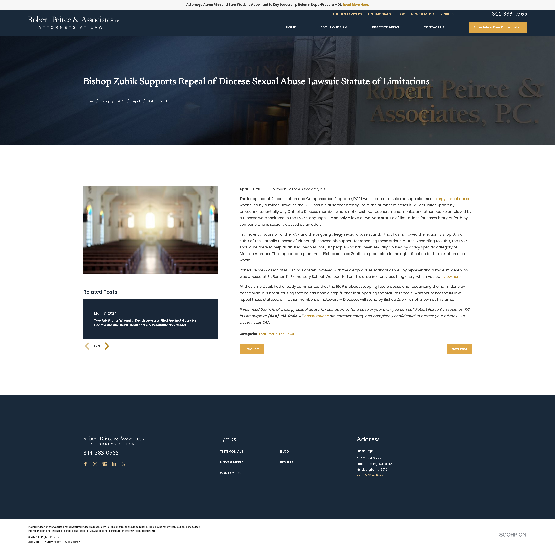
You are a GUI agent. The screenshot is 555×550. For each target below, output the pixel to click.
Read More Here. (356, 4)
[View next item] (107, 346)
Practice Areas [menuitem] (385, 27)
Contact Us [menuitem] (433, 27)
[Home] (74, 22)
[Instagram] (95, 464)
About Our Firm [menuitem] (333, 27)
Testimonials (379, 14)
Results (447, 14)
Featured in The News (276, 334)
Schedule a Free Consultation (498, 27)
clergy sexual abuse (452, 198)
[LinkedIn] (114, 464)
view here (452, 276)
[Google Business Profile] (104, 464)
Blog (400, 14)
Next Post (459, 349)
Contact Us (230, 473)
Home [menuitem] (291, 27)
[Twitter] (124, 464)
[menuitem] (33, 542)
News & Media (423, 14)
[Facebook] (85, 464)
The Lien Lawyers (347, 14)
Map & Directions (370, 475)
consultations (316, 315)
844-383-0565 (509, 14)
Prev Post (252, 349)
